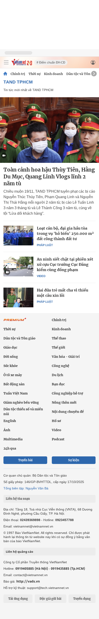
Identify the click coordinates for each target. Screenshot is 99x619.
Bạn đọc (58, 384)
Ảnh (6, 430)
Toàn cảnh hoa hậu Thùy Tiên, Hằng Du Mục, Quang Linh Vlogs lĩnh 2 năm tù (49, 177)
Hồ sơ (56, 421)
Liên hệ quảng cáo (19, 552)
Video (41, 276)
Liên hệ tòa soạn (18, 499)
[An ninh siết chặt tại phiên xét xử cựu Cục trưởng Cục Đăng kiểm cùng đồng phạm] (18, 266)
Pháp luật (45, 245)
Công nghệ (60, 366)
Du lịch (57, 375)
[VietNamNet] (5, 74)
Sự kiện (73, 460)
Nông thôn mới (64, 402)
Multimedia (13, 439)
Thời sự (35, 73)
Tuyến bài (25, 460)
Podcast (58, 439)
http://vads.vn (28, 581)
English (9, 421)
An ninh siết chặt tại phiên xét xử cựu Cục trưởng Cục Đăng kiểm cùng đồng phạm (65, 264)
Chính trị (18, 73)
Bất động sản (14, 384)
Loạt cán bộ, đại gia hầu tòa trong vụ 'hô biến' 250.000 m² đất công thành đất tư (65, 233)
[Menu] (6, 62)
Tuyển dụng (82, 599)
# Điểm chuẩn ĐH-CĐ (51, 62)
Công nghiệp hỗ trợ (67, 393)
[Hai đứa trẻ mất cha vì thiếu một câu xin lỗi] (18, 297)
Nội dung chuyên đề (68, 412)
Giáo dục (10, 347)
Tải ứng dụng (18, 599)
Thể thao (59, 338)
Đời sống (10, 357)
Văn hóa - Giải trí (66, 357)
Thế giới (58, 347)
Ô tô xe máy (12, 375)
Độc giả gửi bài (50, 599)
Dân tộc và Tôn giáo (82, 73)
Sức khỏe (10, 366)
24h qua (9, 448)
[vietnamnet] (21, 64)
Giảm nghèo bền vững (21, 402)
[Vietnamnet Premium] (14, 322)
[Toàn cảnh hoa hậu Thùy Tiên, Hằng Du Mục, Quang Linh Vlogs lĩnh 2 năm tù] (49, 130)
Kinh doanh (53, 73)
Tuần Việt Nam (15, 393)
